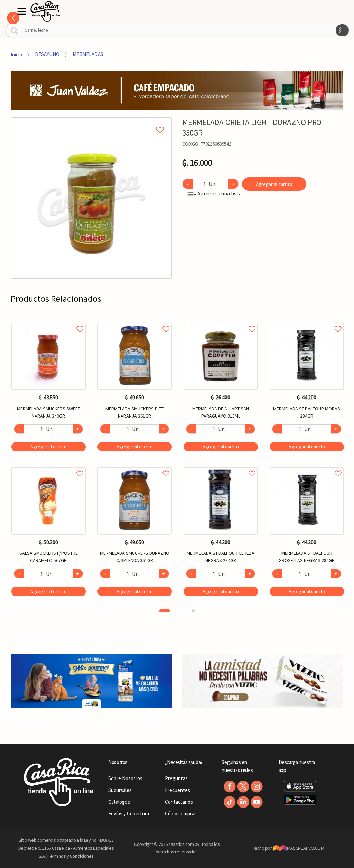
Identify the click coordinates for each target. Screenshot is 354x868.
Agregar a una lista (217, 193)
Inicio (16, 54)
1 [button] (164, 611)
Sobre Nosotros (125, 778)
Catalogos (119, 802)
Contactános (179, 802)
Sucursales (120, 790)
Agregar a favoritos (48, 321)
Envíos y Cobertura (128, 813)
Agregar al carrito (274, 184)
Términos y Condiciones (71, 856)
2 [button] (193, 611)
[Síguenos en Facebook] (229, 787)
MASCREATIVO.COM (305, 848)
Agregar (48, 447)
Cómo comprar (180, 813)
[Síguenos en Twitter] (243, 787)
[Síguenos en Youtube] (256, 802)
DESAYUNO (47, 54)
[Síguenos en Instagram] (256, 787)
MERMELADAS (88, 54)
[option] (91, 198)
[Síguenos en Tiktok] (229, 802)
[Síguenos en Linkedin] (243, 802)
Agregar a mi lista (91, 122)
